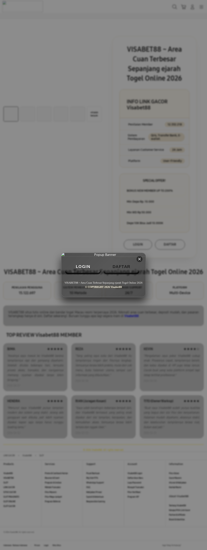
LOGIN (83, 266)
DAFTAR (121, 266)
